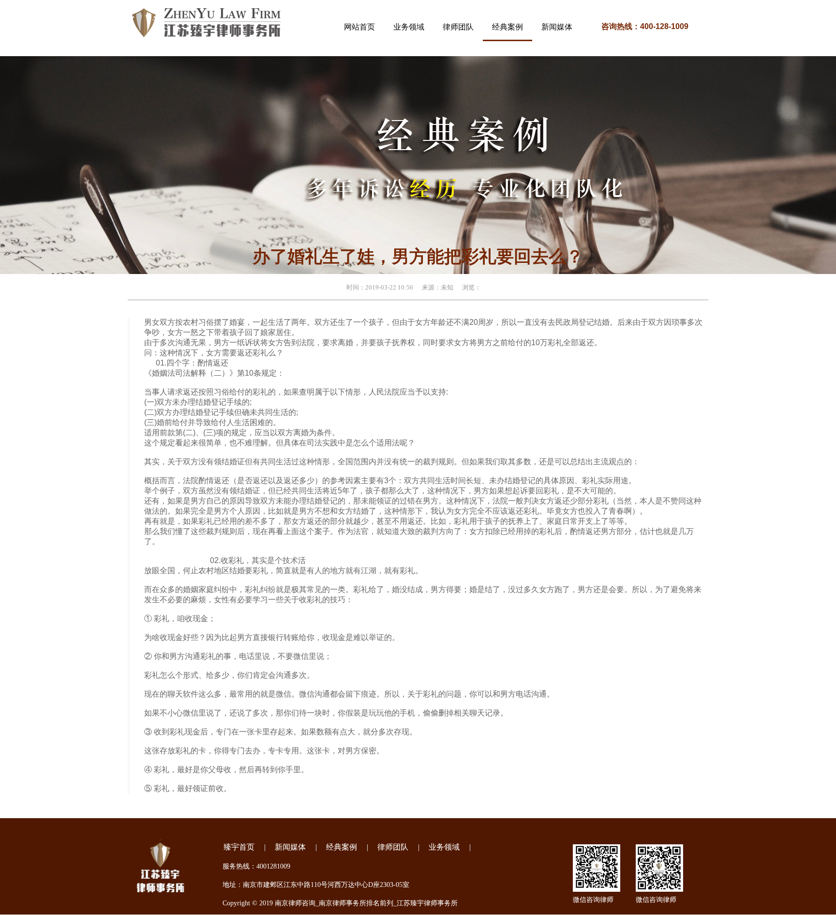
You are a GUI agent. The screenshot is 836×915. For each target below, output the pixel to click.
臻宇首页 (239, 847)
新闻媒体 (290, 847)
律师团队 (392, 847)
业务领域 (444, 847)
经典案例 (341, 847)
